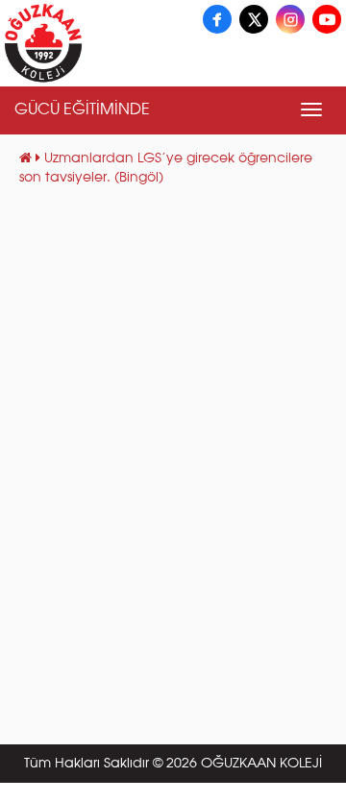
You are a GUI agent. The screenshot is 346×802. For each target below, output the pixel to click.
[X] (253, 19)
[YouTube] (326, 19)
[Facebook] (217, 19)
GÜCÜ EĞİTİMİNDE (82, 110)
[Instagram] (290, 19)
